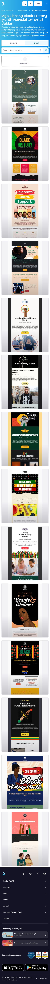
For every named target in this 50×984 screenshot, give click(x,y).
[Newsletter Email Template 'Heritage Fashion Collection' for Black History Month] (25, 839)
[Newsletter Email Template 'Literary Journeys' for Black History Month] (25, 553)
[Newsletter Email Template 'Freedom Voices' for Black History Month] (25, 439)
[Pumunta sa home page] (2, 3)
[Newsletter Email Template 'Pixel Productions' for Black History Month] (25, 268)
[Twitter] (37, 873)
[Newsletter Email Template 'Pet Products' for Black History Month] (25, 496)
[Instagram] (30, 873)
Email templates (7, 10)
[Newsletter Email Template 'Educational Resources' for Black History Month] (25, 382)
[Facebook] (23, 873)
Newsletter (22, 10)
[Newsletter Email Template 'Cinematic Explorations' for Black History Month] (25, 325)
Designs (13, 43)
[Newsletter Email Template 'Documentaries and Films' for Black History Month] (25, 725)
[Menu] (46, 3)
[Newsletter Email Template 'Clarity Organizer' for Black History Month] (25, 153)
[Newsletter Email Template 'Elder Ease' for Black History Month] (25, 782)
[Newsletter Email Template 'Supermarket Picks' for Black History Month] (25, 211)
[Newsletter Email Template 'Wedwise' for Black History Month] (25, 96)
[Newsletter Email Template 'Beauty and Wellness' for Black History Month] (25, 610)
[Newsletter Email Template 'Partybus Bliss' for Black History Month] (25, 667)
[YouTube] (44, 873)
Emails (36, 43)
